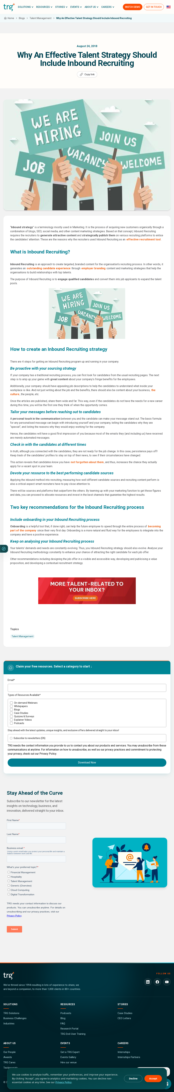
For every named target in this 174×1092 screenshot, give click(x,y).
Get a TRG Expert (70, 1052)
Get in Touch (154, 7)
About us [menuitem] (90, 7)
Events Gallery (68, 1057)
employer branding (93, 268)
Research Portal (69, 1028)
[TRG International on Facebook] (157, 982)
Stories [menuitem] (60, 7)
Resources (67, 1004)
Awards (7, 1057)
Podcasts (65, 1013)
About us (9, 1043)
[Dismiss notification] (167, 1070)
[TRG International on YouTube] (167, 982)
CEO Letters (124, 1018)
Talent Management (22, 636)
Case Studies (125, 1013)
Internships (124, 1052)
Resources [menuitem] (43, 7)
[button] (25, 7)
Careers (123, 1043)
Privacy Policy (63, 1082)
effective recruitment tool (143, 239)
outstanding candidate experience (49, 268)
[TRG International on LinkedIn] (148, 982)
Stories (123, 1004)
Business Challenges (15, 1018)
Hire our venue (68, 1062)
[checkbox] (87, 713)
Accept (153, 1078)
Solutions (10, 1004)
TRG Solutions (11, 1013)
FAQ (62, 1023)
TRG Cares (9, 1062)
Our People (9, 1052)
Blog (62, 1018)
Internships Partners (129, 1057)
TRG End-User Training (72, 1033)
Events (65, 1043)
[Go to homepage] (9, 7)
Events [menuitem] (74, 7)
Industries (8, 1023)
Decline (133, 1078)
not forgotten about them (87, 462)
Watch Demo (132, 7)
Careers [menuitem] (106, 7)
